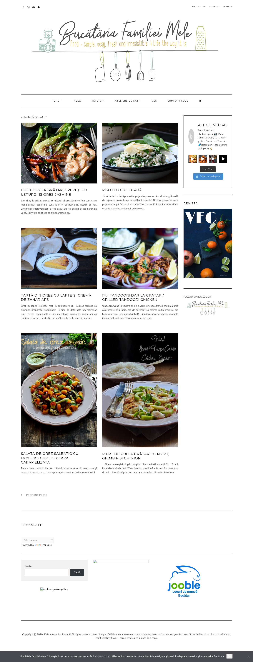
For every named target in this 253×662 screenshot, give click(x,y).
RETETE (97, 101)
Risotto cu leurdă (122, 190)
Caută (28, 566)
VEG (154, 101)
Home (56, 101)
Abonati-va (199, 7)
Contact (214, 7)
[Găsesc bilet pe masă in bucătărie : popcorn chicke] (203, 159)
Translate (46, 544)
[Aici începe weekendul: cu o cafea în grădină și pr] (223, 159)
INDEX (77, 101)
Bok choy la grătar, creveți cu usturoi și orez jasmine (54, 192)
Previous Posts (36, 495)
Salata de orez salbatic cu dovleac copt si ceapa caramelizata (50, 458)
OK (229, 656)
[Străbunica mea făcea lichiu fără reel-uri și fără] (192, 159)
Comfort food (178, 101)
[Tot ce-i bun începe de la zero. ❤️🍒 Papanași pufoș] (213, 159)
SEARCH (227, 7)
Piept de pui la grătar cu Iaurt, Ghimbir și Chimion (135, 456)
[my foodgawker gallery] (54, 588)
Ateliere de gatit (128, 101)
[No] (248, 656)
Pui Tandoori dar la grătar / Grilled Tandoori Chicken (133, 297)
